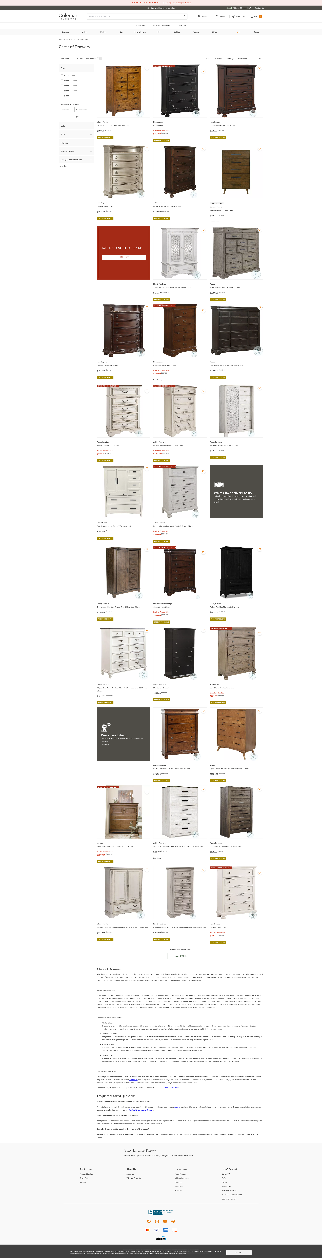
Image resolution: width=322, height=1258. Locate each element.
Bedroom (65, 32)
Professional (140, 26)
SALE (237, 32)
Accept (239, 1252)
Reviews (229, 1199)
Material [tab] (64, 143)
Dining (102, 32)
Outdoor (177, 32)
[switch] (99, 58)
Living (84, 32)
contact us (133, 1080)
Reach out (105, 744)
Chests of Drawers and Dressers (140, 1110)
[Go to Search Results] (185, 16)
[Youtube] (165, 1223)
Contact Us (259, 8)
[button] (202, 16)
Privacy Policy (153, 1253)
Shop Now (124, 257)
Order (85, 1178)
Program (180, 1174)
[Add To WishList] (147, 67)
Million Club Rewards (162, 26)
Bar (121, 32)
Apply (76, 117)
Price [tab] (63, 68)
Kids (158, 32)
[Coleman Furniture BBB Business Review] (161, 1214)
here (184, 1253)
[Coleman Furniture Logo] (68, 19)
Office (214, 32)
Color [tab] (63, 126)
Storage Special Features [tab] (71, 159)
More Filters (63, 166)
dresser (177, 1107)
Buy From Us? (134, 1178)
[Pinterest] (173, 1223)
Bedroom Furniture (65, 39)
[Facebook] (149, 1223)
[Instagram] (157, 1223)
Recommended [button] (243, 59)
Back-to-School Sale (161, 130)
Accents (196, 32)
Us (130, 1174)
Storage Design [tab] (67, 151)
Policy (227, 1186)
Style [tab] (63, 134)
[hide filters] (65, 58)
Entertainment (140, 32)
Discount (182, 1178)
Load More (180, 956)
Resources (182, 26)
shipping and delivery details (169, 1087)
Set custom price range (69, 104)
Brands (256, 32)
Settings (86, 1174)
